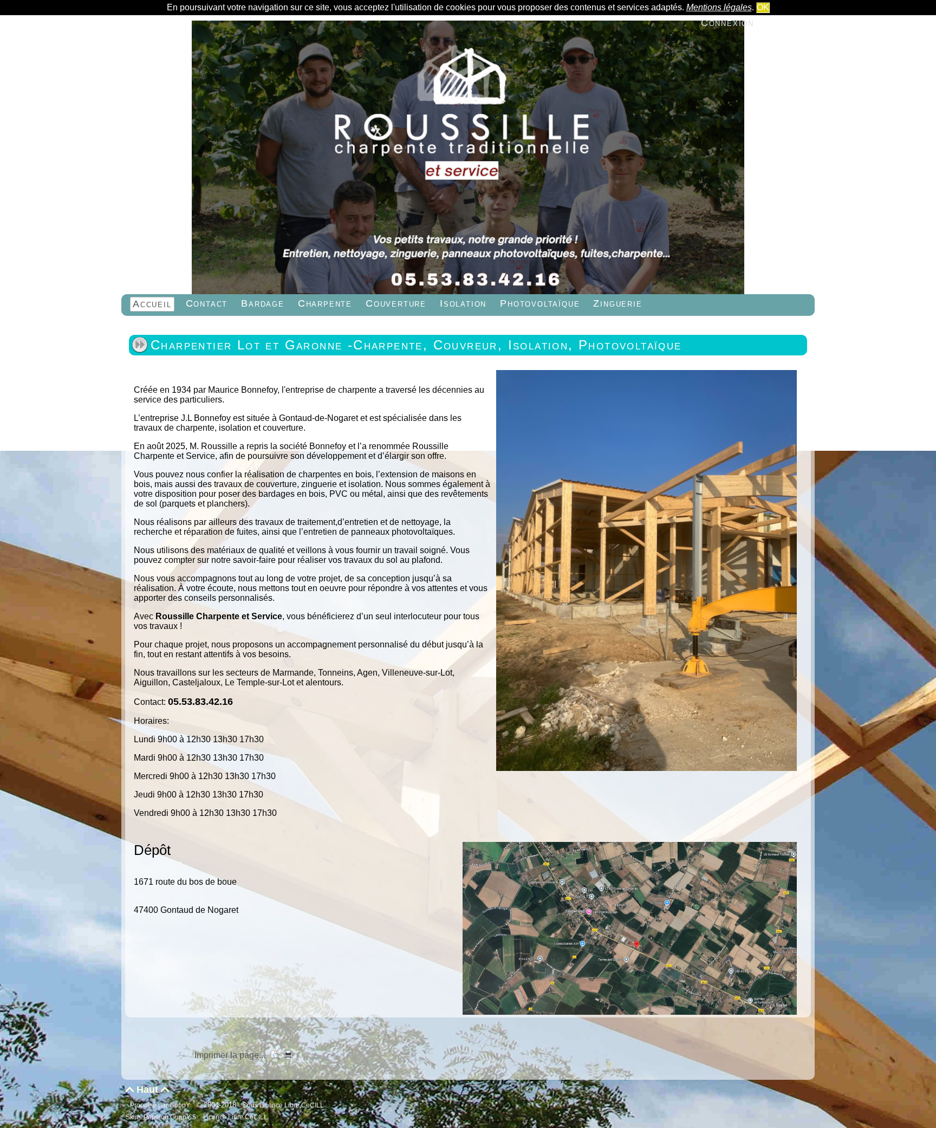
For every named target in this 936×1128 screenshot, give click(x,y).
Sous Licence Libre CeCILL (284, 1104)
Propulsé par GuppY (161, 1104)
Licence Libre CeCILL (235, 1116)
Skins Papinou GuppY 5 (162, 1116)
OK (763, 7)
